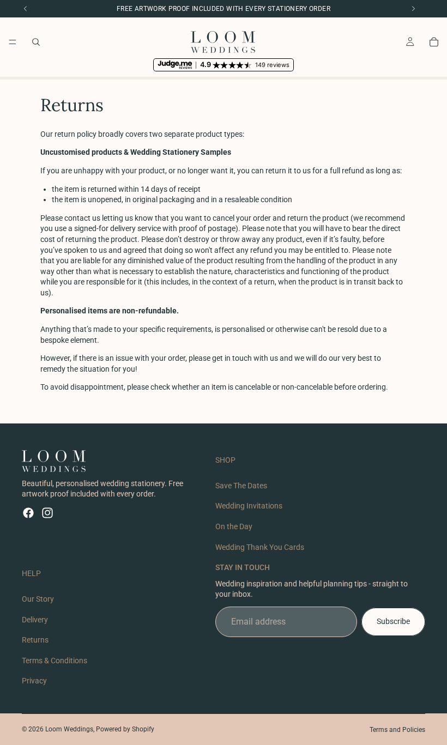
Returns (35, 639)
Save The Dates (241, 485)
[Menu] (12, 41)
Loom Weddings (69, 729)
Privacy (34, 681)
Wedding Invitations (248, 506)
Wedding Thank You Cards (259, 547)
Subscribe (393, 621)
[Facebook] (28, 512)
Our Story (38, 599)
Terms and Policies (397, 730)
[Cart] (434, 42)
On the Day (233, 526)
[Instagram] (47, 512)
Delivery (35, 619)
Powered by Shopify (125, 729)
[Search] (36, 42)
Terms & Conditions (54, 660)
